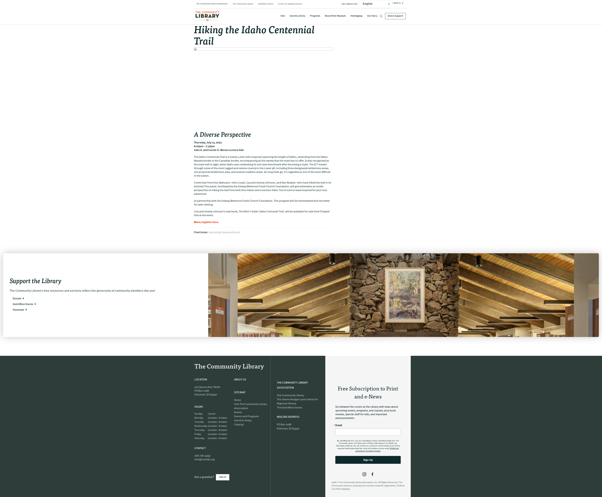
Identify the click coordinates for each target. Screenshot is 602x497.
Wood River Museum (335, 16)
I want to (397, 3)
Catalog (238, 424)
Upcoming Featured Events (224, 232)
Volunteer (18, 310)
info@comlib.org (204, 459)
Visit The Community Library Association (250, 406)
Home (237, 400)
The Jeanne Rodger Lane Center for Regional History (297, 401)
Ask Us (222, 477)
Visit (282, 16)
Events (238, 412)
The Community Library (243, 4)
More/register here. (206, 222)
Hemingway (356, 16)
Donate (17, 298)
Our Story (372, 16)
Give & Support (395, 16)
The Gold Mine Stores (289, 408)
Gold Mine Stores (265, 4)
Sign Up (368, 460)
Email (338, 425)
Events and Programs (246, 416)
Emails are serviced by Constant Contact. (377, 449)
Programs (315, 16)
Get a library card (349, 4)
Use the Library (297, 16)
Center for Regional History (290, 4)
